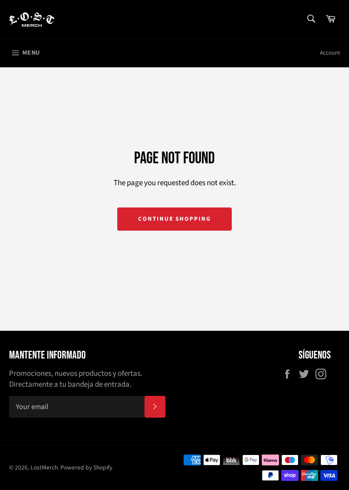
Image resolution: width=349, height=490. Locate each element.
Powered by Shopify (86, 467)
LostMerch (44, 467)
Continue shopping (174, 219)
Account (330, 53)
